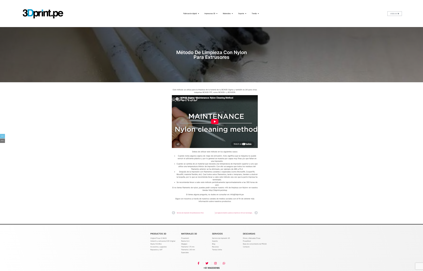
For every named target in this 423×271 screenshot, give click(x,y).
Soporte (241, 14)
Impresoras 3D (209, 14)
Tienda (254, 14)
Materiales (227, 14)
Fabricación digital (190, 14)
